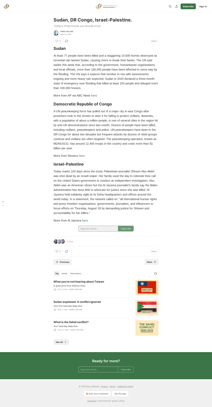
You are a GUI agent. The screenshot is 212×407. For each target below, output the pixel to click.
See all (59, 342)
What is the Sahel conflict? (71, 322)
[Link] (49, 48)
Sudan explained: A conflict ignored (77, 302)
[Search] (170, 6)
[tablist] (68, 273)
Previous (64, 261)
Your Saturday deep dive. (66, 326)
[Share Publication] (176, 6)
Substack (91, 400)
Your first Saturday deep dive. (68, 305)
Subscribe (188, 6)
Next (149, 261)
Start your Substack (98, 393)
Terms (113, 386)
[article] (106, 287)
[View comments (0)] (82, 333)
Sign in (203, 6)
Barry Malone (66, 31)
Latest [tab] (64, 273)
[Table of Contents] (3, 203)
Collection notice (125, 386)
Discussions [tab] (75, 273)
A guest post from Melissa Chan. (70, 285)
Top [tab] (57, 273)
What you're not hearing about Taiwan (79, 281)
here (94, 95)
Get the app (120, 393)
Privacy (104, 386)
